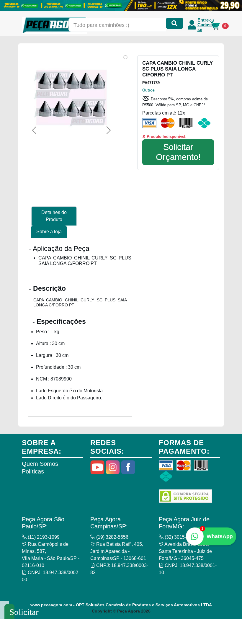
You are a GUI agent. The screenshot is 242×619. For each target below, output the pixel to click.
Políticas (33, 471)
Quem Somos (40, 463)
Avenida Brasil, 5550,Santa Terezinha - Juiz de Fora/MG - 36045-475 (185, 551)
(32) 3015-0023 (180, 537)
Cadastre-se (207, 27)
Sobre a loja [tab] (49, 231)
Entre (203, 20)
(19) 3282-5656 (111, 537)
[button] (34, 130)
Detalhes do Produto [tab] (54, 216)
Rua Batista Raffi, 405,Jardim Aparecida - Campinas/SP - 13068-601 (118, 551)
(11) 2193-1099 (43, 537)
